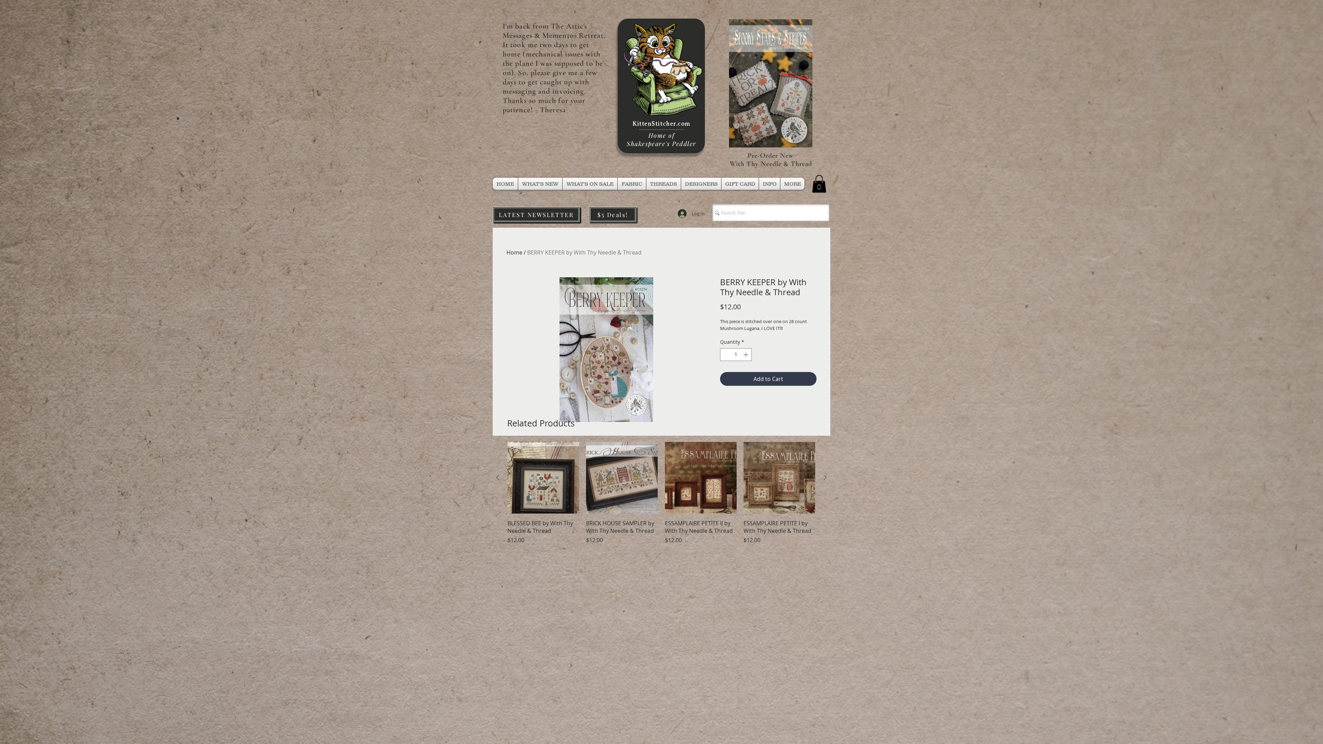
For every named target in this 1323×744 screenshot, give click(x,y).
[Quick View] (543, 478)
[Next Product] (825, 477)
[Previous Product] (497, 477)
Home (514, 252)
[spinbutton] (736, 355)
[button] (663, 184)
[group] (661, 501)
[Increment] (746, 355)
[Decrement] (725, 355)
